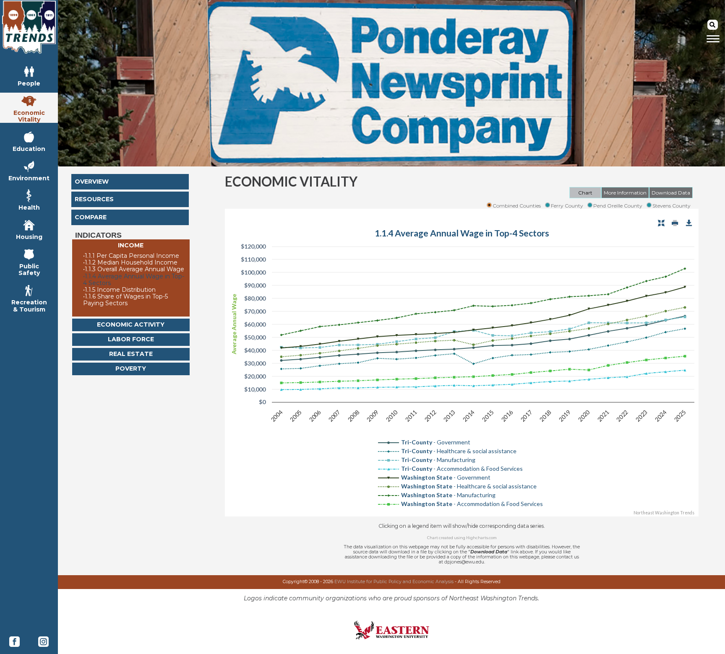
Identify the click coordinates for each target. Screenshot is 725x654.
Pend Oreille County (617, 205)
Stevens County (671, 205)
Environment (29, 178)
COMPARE (91, 217)
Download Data (671, 192)
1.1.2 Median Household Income (130, 262)
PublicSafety (29, 269)
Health (29, 207)
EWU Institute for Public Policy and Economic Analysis (394, 581)
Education (29, 148)
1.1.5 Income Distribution (119, 289)
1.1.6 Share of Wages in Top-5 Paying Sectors (125, 299)
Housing (29, 236)
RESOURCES (94, 199)
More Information (625, 192)
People (29, 83)
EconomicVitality (29, 116)
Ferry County (567, 205)
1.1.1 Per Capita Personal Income (131, 255)
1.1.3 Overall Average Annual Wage (133, 269)
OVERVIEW (92, 181)
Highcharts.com (481, 538)
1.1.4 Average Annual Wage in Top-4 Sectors (133, 279)
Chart (585, 192)
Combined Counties (517, 205)
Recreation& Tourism (29, 305)
